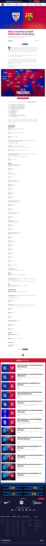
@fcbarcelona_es (14, 107)
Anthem (29, 523)
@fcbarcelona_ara (13, 111)
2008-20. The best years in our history (38, 521)
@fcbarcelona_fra (14, 108)
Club (31, 4)
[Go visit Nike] (7, 502)
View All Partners (41, 498)
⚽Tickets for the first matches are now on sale (14, 1)
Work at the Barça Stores (30, 526)
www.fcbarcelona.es (21, 107)
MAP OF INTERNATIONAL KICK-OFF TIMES (23, 98)
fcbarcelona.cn (13, 113)
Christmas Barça (23, 536)
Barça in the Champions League (38, 530)
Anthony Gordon (18, 527)
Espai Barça (35, 4)
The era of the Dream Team (38, 523)
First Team (28, 4)
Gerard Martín (8, 527)
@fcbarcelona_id (15, 116)
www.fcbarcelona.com (20, 104)
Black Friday (23, 533)
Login (30, 1)
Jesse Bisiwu (18, 533)
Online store (23, 527)
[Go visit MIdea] (37, 502)
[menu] (44, 1)
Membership (17, 4)
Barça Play (21, 4)
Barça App (23, 526)
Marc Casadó (13, 526)
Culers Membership (23, 520)
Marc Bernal (13, 533)
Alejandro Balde (7, 520)
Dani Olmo (13, 530)
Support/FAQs (24, 529)
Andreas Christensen (7, 526)
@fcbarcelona (13, 104)
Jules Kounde (8, 529)
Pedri (13, 520)
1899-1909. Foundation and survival (38, 527)
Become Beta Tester (23, 531)
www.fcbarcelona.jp (21, 115)
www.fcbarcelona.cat (21, 105)
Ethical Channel (30, 520)
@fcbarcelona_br (15, 109)
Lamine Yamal (18, 520)
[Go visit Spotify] (21, 502)
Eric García (7, 530)
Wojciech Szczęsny (2, 520)
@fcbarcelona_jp (14, 115)
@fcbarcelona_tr (13, 112)
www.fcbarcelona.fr (21, 108)
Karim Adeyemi (18, 530)
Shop (13, 4)
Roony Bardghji (18, 524)
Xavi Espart (7, 523)
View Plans (37, 1)
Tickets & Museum (8, 4)
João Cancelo (8, 533)
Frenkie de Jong (13, 528)
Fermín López (13, 523)
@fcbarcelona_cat (14, 105)
